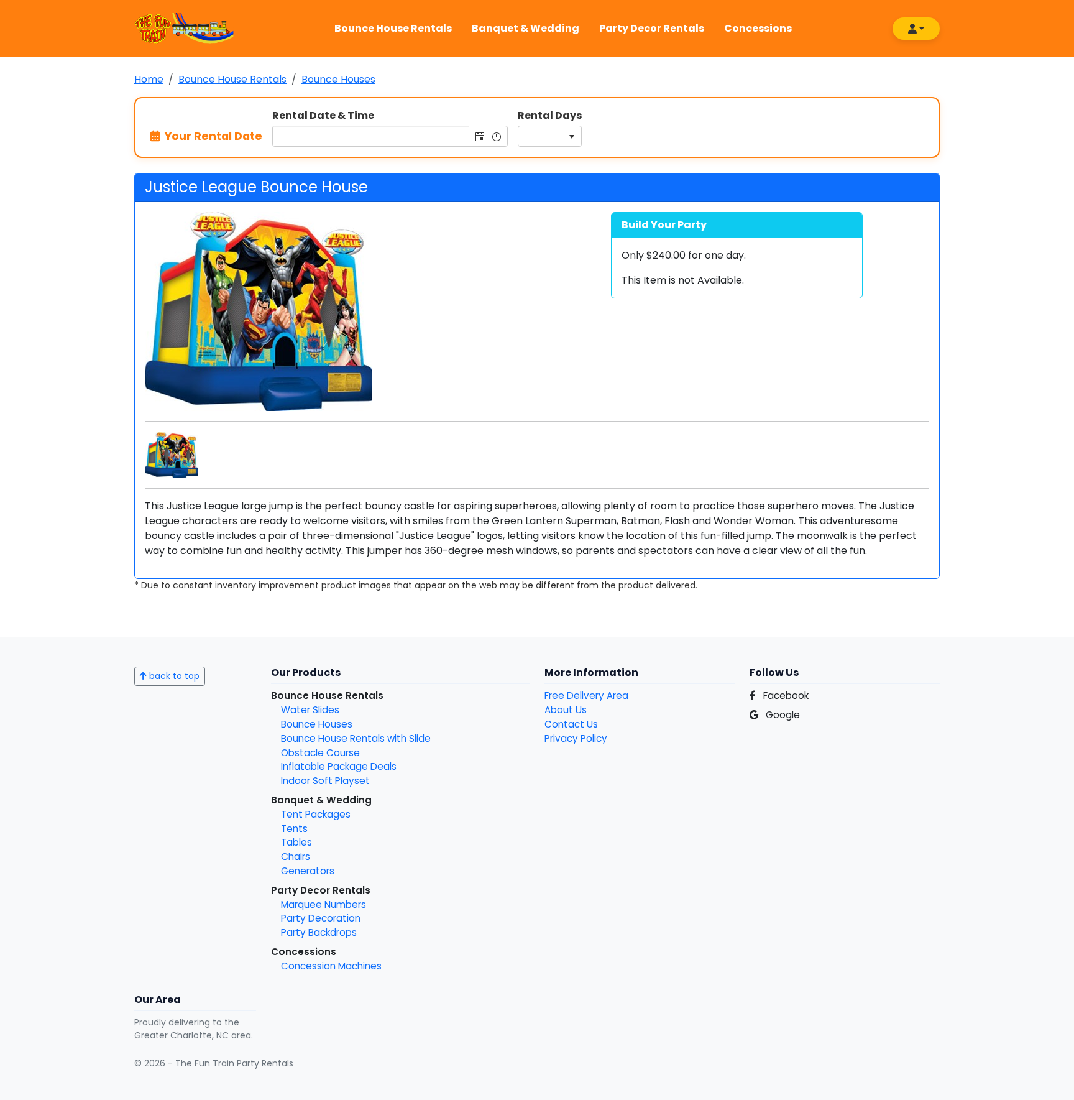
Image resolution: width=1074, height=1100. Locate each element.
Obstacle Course (320, 752)
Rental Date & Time (323, 115)
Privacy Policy (575, 738)
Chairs (295, 856)
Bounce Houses (316, 724)
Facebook (785, 695)
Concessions (758, 28)
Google (781, 714)
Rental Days (550, 115)
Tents (294, 828)
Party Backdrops (319, 932)
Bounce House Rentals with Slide (356, 738)
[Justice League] (171, 454)
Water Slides (310, 709)
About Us (565, 709)
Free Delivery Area (586, 695)
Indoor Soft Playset (325, 780)
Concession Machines (331, 966)
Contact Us (571, 724)
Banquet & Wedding (525, 28)
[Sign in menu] (916, 28)
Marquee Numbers (323, 904)
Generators (307, 870)
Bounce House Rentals (393, 28)
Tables (296, 842)
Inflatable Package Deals (339, 766)
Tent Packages (316, 814)
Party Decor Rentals (651, 28)
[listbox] (550, 136)
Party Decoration (320, 918)
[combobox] (371, 136)
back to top (173, 676)
